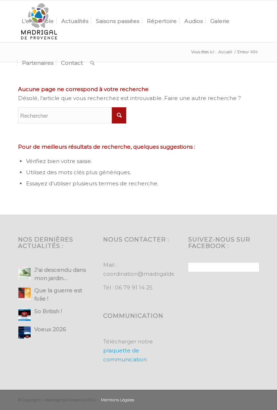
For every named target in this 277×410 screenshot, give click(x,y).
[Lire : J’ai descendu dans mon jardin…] (24, 273)
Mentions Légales (117, 399)
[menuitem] (37, 21)
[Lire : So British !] (24, 314)
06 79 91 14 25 (134, 287)
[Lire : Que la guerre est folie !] (24, 293)
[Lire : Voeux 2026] (24, 332)
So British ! (48, 311)
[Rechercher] (92, 63)
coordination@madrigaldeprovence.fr (155, 273)
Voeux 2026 (50, 329)
